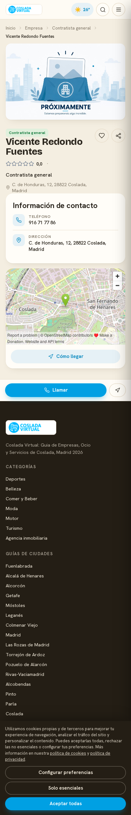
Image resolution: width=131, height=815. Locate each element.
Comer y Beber (22, 498)
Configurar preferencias (65, 772)
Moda (12, 508)
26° (82, 9)
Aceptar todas (66, 803)
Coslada (14, 714)
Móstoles (15, 605)
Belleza (13, 489)
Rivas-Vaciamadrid (25, 674)
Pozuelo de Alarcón (26, 664)
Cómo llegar (69, 356)
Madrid (13, 635)
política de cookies (68, 753)
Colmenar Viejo (22, 625)
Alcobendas (18, 684)
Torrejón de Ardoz (25, 654)
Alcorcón (15, 586)
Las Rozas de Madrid (27, 645)
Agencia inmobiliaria (26, 538)
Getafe (13, 595)
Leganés (14, 615)
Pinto (11, 694)
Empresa (34, 28)
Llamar (60, 390)
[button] (65, 82)
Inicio (11, 28)
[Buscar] (102, 9)
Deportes (15, 479)
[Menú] (118, 9)
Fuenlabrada (19, 566)
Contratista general (71, 28)
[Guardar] (102, 136)
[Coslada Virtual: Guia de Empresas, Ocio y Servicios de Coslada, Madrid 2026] (24, 9)
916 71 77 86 (42, 222)
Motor (12, 518)
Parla (11, 704)
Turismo (14, 528)
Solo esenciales (65, 788)
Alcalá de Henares (25, 576)
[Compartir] (118, 136)
